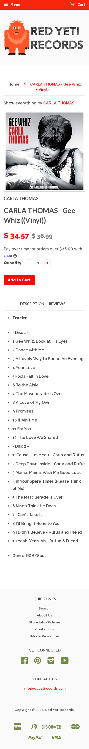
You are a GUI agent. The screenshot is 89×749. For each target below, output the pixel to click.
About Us (44, 615)
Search (44, 608)
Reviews (57, 303)
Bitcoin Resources (45, 636)
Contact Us (44, 629)
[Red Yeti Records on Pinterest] (37, 662)
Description (32, 303)
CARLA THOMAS (58, 103)
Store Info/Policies (45, 622)
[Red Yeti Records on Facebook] (24, 662)
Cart (81, 4)
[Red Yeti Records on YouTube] (65, 662)
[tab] (48, 318)
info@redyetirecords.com (44, 688)
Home (14, 84)
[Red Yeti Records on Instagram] (51, 662)
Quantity (12, 263)
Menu (15, 4)
